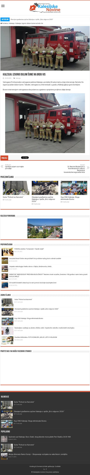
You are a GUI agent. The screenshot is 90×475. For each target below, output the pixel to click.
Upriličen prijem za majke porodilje (14, 166)
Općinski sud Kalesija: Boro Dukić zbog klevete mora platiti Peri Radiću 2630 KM (40, 437)
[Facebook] (46, 469)
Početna (5, 23)
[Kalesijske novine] (45, 7)
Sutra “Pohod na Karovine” (13, 197)
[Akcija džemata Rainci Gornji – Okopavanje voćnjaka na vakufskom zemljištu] (4, 456)
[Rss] (44, 469)
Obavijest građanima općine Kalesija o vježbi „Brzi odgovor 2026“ (32, 19)
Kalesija (11, 23)
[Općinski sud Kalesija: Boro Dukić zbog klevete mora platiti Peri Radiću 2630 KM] (4, 439)
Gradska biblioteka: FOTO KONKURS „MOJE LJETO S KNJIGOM (36, 337)
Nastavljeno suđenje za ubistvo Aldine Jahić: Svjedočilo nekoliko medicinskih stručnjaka (44, 328)
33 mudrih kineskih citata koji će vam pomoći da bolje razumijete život (32, 283)
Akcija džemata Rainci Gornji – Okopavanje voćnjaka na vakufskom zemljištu (38, 454)
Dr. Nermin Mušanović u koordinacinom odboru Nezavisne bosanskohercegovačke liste (74, 168)
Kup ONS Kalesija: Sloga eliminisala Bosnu (70, 198)
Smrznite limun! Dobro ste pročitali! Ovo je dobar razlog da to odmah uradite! (35, 258)
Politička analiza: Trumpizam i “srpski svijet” (29, 249)
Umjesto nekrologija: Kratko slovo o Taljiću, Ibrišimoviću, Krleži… (30, 266)
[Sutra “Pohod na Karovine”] (7, 448)
